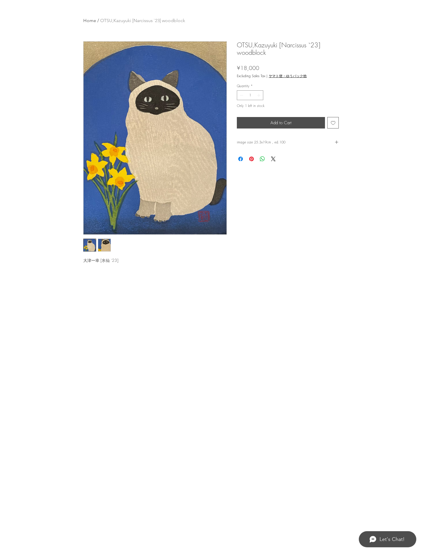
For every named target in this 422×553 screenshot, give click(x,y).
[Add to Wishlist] (333, 123)
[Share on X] (273, 158)
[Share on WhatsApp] (262, 158)
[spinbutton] (250, 95)
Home (89, 20)
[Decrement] (241, 95)
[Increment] (259, 95)
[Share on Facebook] (240, 158)
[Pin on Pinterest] (251, 158)
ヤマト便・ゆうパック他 (288, 76)
